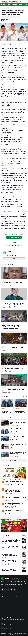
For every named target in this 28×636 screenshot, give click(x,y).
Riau (9, 4)
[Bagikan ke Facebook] (2, 44)
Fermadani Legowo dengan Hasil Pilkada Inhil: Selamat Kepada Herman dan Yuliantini (13, 390)
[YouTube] (15, 256)
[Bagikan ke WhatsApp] (5, 44)
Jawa (20, 4)
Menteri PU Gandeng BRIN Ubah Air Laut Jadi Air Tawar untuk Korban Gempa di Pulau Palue (14, 505)
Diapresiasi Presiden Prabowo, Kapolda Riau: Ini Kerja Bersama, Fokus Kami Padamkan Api (15, 497)
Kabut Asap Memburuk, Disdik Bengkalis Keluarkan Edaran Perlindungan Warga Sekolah (9, 569)
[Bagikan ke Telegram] (8, 44)
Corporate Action (20, 408)
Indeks (24, 264)
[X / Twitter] (11, 589)
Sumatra (14, 4)
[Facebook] (8, 256)
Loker (17, 611)
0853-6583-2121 (8, 628)
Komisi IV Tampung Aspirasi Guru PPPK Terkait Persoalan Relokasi (14, 131)
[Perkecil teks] (20, 44)
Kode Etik (4, 603)
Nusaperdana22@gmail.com (10, 624)
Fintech (18, 609)
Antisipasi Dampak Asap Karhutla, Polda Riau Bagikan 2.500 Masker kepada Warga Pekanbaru (10, 562)
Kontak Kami (5, 611)
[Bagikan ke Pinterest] (18, 245)
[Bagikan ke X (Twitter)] (15, 245)
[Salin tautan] (10, 44)
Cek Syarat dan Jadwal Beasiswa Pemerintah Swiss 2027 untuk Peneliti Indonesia (18, 454)
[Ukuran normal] (23, 44)
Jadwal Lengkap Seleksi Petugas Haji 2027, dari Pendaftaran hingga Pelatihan (18, 446)
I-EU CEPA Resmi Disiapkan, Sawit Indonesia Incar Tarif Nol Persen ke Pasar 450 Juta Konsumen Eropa (14, 483)
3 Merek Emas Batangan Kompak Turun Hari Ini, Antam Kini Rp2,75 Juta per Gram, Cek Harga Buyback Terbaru (14, 104)
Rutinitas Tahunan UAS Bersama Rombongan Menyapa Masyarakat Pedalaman (13, 369)
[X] (13, 256)
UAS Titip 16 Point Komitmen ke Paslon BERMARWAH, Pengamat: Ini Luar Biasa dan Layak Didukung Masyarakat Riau (12, 327)
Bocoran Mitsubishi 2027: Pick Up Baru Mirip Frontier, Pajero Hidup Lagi (18, 422)
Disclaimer (4, 607)
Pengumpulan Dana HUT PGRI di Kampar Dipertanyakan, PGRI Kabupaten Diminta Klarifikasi (13, 490)
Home (3, 7)
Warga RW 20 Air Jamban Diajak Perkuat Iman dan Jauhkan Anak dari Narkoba (15, 512)
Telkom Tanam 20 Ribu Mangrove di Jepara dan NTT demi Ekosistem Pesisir (20, 411)
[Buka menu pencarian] (20, 2)
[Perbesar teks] (26, 44)
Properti (18, 603)
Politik (3, 408)
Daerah (7, 7)
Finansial (18, 598)
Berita (11, 448)
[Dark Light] (23, 2)
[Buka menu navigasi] (25, 1)
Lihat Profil (13, 258)
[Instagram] (10, 256)
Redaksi (8, 19)
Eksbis (11, 425)
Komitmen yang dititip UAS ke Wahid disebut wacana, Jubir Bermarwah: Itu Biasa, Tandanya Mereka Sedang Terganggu (13, 305)
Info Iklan (4, 609)
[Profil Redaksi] (4, 253)
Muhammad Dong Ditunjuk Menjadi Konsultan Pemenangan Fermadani (13, 283)
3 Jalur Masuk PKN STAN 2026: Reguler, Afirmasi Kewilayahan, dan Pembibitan (17, 438)
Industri (18, 607)
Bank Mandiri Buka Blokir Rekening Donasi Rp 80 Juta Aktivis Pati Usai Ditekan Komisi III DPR (6, 413)
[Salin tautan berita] (21, 245)
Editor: (9, 21)
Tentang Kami (5, 596)
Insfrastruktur (19, 601)
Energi (17, 605)
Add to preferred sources (15, 237)
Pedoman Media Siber (7, 601)
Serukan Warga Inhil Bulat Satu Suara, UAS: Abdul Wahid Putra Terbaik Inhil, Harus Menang (13, 348)
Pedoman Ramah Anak (7, 605)
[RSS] (15, 589)
